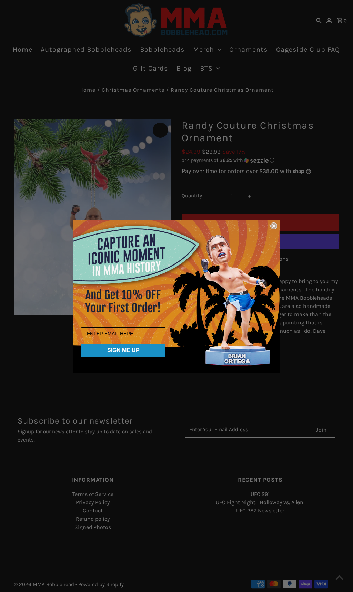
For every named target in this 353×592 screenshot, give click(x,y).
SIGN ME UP (123, 350)
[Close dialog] (273, 225)
